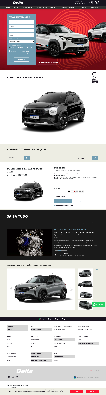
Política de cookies (84, 333)
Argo (32, 326)
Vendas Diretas (27, 7)
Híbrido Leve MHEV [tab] (13, 223)
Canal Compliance (83, 336)
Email (30, 47)
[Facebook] (9, 377)
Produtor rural (36, 339)
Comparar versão (83, 201)
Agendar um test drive (49, 63)
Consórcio (57, 336)
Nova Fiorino (11, 353)
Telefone (22, 47)
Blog (79, 339)
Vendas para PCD (42, 7)
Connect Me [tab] (45, 223)
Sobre (56, 360)
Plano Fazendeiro (59, 329)
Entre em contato (83, 326)
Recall (56, 353)
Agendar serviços (59, 343)
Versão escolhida (13, 38)
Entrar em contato (63, 201)
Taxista (33, 346)
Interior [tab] (34, 223)
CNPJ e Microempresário (38, 333)
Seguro (56, 333)
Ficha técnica (61, 196)
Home (91, 370)
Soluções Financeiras (68, 7)
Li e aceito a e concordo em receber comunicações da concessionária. (21, 53)
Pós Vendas (82, 7)
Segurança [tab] (81, 223)
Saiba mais (21, 59)
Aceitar (76, 391)
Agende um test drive (86, 343)
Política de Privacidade (23, 51)
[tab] (41, 157)
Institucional (95, 7)
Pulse (8, 346)
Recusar (92, 391)
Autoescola (34, 336)
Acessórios (57, 350)
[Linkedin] (17, 377)
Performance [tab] (69, 223)
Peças (56, 346)
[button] (55, 255)
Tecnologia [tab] (57, 223)
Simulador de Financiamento (63, 326)
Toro (8, 339)
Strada (9, 336)
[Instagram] (13, 377)
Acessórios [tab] (92, 223)
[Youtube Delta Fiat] (21, 377)
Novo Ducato (11, 356)
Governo (33, 343)
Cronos (9, 343)
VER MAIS (58, 184)
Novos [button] (16, 7)
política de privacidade (39, 391)
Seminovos (53, 7)
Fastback (10, 350)
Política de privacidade (85, 329)
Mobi (8, 360)
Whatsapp (13, 47)
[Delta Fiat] (18, 3)
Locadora (34, 350)
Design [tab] (25, 223)
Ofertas (7, 7)
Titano (9, 333)
